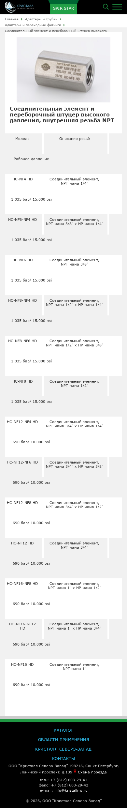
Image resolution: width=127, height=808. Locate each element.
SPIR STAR (63, 8)
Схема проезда (92, 772)
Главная (12, 19)
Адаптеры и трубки (41, 19)
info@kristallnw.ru (71, 790)
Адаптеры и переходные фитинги (33, 25)
